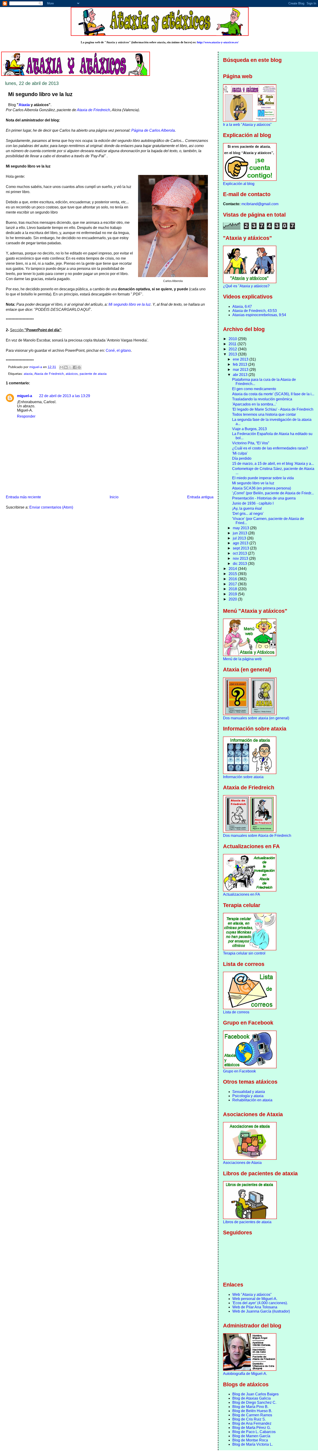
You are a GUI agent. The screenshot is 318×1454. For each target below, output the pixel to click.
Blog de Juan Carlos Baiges (255, 1394)
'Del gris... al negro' (248, 514)
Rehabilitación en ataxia (252, 1100)
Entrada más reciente (23, 497)
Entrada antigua (200, 497)
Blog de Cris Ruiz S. (249, 1419)
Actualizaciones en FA (241, 894)
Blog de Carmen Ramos (252, 1415)
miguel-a (24, 396)
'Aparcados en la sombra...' (254, 404)
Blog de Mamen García (251, 1436)
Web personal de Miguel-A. (254, 1299)
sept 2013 (241, 548)
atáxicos (72, 373)
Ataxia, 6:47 (242, 306)
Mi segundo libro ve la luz (129, 304)
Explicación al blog (238, 184)
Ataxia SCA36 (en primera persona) (261, 488)
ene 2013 (241, 359)
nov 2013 (241, 558)
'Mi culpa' (239, 453)
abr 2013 (240, 375)
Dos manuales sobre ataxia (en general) (256, 718)
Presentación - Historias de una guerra (264, 498)
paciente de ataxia (93, 373)
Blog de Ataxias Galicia (251, 1398)
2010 (233, 339)
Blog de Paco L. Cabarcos (254, 1432)
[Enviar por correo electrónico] (61, 367)
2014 (233, 569)
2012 (233, 349)
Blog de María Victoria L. (252, 1444)
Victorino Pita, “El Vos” (250, 443)
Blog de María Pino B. (250, 1407)
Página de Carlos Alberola (153, 130)
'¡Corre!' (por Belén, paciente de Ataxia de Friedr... (273, 493)
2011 (233, 344)
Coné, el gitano (118, 350)
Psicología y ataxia (248, 1096)
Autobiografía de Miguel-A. (245, 1374)
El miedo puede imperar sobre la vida (263, 478)
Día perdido (241, 458)
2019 (233, 594)
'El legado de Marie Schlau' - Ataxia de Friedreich (272, 409)
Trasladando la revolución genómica (262, 399)
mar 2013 (241, 370)
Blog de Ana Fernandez (251, 1423)
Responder (26, 416)
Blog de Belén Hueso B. (252, 1411)
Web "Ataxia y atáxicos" (252, 1295)
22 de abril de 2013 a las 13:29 (64, 396)
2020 (233, 599)
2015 (233, 574)
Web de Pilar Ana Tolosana (254, 1307)
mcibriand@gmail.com (259, 204)
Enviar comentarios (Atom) (51, 507)
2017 (233, 584)
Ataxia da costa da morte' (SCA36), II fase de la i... (273, 394)
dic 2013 (240, 564)
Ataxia (24, 105)
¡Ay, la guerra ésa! (247, 508)
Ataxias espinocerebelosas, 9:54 (259, 315)
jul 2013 (240, 538)
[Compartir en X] (70, 367)
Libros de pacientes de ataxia (247, 1222)
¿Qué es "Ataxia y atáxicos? (246, 286)
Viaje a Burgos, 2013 (249, 429)
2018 (233, 589)
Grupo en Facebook (239, 1071)
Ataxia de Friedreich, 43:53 (254, 311)
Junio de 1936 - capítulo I (253, 503)
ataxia (28, 373)
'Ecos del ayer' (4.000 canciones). (260, 1303)
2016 (233, 579)
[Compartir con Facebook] (74, 367)
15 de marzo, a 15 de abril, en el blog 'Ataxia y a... (273, 464)
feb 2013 (240, 364)
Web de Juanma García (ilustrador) (261, 1311)
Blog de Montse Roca (250, 1440)
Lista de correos (236, 1012)
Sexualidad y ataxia (248, 1092)
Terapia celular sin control (244, 953)
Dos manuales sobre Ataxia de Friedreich (257, 836)
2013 (233, 354)
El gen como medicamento (254, 389)
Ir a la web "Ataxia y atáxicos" (247, 125)
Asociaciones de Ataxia (242, 1163)
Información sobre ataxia (243, 777)
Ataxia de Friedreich (93, 110)
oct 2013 (240, 553)
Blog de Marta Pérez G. (251, 1428)
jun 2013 (240, 533)
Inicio (114, 497)
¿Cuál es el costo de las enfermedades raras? (270, 448)
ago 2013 (241, 543)
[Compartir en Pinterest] (79, 367)
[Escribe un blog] (66, 367)
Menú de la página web (242, 659)
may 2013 (241, 528)
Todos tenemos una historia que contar (264, 414)
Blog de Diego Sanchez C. (254, 1402)
